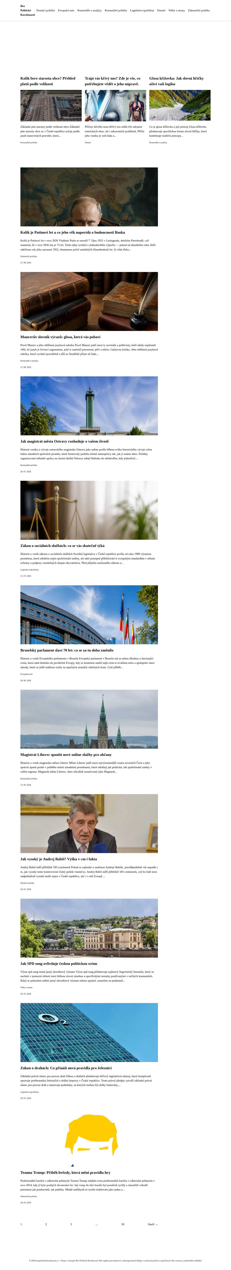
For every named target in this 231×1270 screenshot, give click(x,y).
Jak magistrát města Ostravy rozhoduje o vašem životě (64, 441)
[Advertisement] (115, 44)
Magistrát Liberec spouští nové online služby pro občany (66, 755)
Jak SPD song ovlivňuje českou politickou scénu (58, 964)
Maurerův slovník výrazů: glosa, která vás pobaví (60, 337)
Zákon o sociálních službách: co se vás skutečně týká (62, 546)
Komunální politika (116, 10)
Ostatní (161, 10)
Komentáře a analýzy (89, 10)
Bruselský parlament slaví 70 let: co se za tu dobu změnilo (66, 650)
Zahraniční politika (199, 10)
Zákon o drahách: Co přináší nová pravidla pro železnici (66, 1068)
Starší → (153, 1224)
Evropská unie (66, 10)
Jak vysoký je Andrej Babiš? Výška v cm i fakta (58, 859)
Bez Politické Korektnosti (27, 10)
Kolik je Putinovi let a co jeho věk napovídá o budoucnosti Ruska (72, 232)
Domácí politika (45, 10)
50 (122, 1224)
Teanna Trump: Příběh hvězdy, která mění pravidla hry (65, 1172)
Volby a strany (176, 10)
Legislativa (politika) (142, 10)
